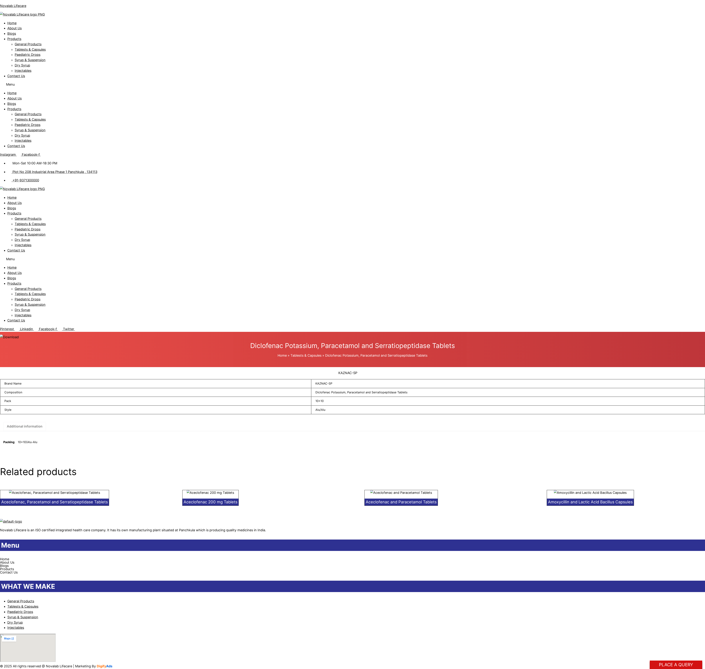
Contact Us (16, 76)
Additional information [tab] (24, 426)
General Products (28, 44)
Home (12, 23)
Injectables (23, 71)
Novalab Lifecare (13, 6)
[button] (352, 84)
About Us (14, 28)
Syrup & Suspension (30, 60)
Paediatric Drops (27, 55)
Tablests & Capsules (30, 49)
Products (14, 39)
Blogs (11, 33)
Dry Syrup (22, 65)
